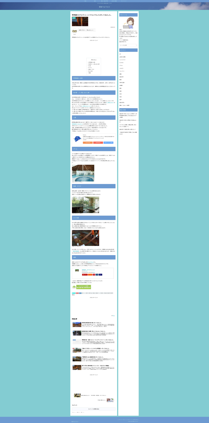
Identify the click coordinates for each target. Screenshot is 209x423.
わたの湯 (90, 71)
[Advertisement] (93, 49)
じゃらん (90, 274)
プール (90, 67)
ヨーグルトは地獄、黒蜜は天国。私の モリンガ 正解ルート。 (128, 125)
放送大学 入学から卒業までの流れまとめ (128, 121)
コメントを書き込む (93, 409)
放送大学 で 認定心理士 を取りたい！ (128, 129)
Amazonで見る (88, 142)
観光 (73, 294)
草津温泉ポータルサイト (77, 124)
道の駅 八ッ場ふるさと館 (94, 64)
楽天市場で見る (98, 142)
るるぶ (100, 274)
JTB (94, 274)
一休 (97, 274)
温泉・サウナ (91, 69)
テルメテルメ (91, 262)
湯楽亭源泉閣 (76, 251)
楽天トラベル (85, 274)
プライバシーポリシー (122, 419)
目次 (92, 59)
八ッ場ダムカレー (110, 102)
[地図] (94, 272)
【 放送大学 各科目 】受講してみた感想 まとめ (128, 133)
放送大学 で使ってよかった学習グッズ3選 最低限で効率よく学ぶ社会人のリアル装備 (128, 115)
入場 (90, 65)
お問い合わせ (135, 419)
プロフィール (129, 419)
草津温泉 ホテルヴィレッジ (88, 269)
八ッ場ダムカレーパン (86, 106)
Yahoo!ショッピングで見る (108, 142)
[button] (136, 45)
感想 (90, 72)
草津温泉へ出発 (92, 62)
